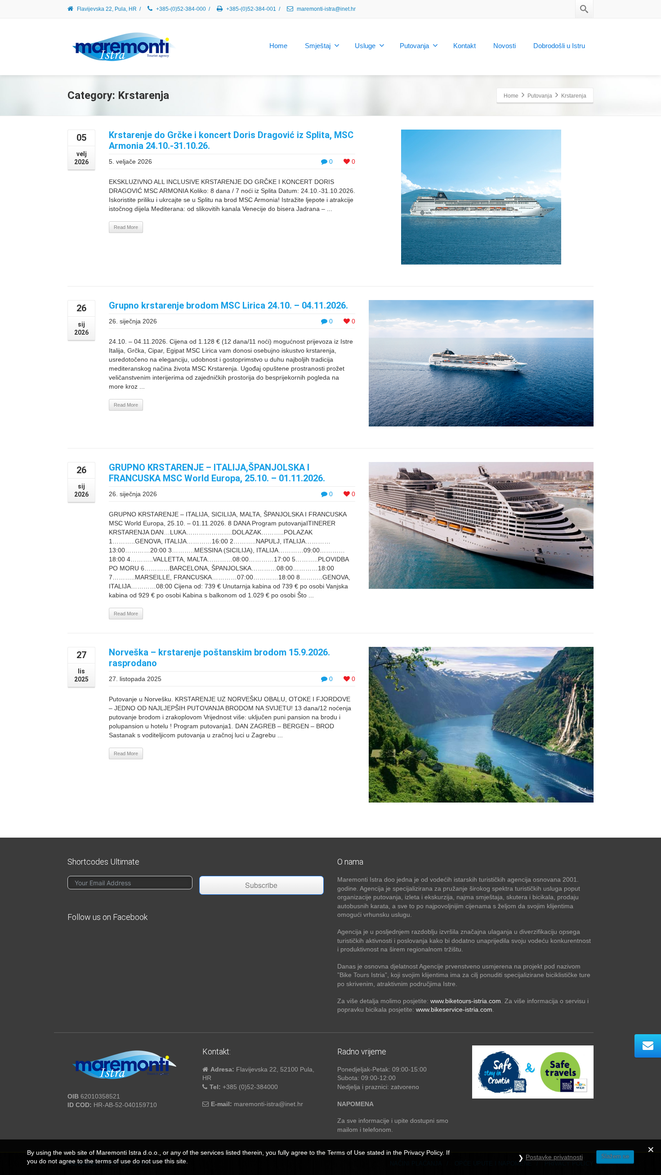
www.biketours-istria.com (465, 1001)
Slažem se (615, 1156)
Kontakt (464, 45)
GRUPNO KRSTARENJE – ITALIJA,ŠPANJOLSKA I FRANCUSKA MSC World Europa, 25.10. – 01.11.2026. (217, 473)
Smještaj (317, 45)
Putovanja (414, 45)
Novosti (504, 45)
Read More (126, 227)
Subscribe (261, 885)
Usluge (365, 45)
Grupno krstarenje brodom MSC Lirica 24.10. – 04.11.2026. (228, 305)
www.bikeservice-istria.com (454, 1009)
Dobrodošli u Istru (559, 45)
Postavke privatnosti (554, 1157)
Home (278, 45)
